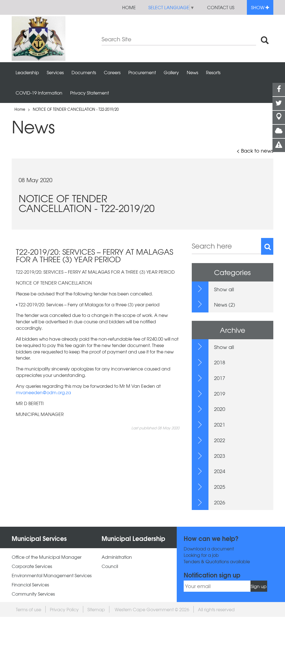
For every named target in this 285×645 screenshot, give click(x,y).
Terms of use (28, 609)
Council (110, 566)
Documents (84, 72)
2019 (219, 393)
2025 (219, 486)
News (192, 72)
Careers (112, 72)
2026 (219, 502)
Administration (117, 557)
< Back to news (255, 150)
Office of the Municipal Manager (47, 557)
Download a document (209, 548)
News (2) (224, 304)
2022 (219, 440)
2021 (219, 424)
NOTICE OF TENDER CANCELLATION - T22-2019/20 (76, 109)
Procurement (142, 72)
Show (258, 7)
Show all (224, 289)
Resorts (213, 72)
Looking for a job (201, 555)
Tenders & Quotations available (217, 561)
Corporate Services (32, 566)
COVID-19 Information (39, 92)
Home (129, 7)
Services (55, 72)
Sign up (259, 586)
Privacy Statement (89, 92)
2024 (219, 471)
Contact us (220, 7)
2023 (219, 455)
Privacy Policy (64, 609)
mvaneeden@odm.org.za (43, 392)
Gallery (171, 72)
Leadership (27, 72)
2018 (219, 362)
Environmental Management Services (52, 575)
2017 (219, 378)
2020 (219, 409)
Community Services (33, 594)
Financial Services (30, 584)
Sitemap (96, 609)
